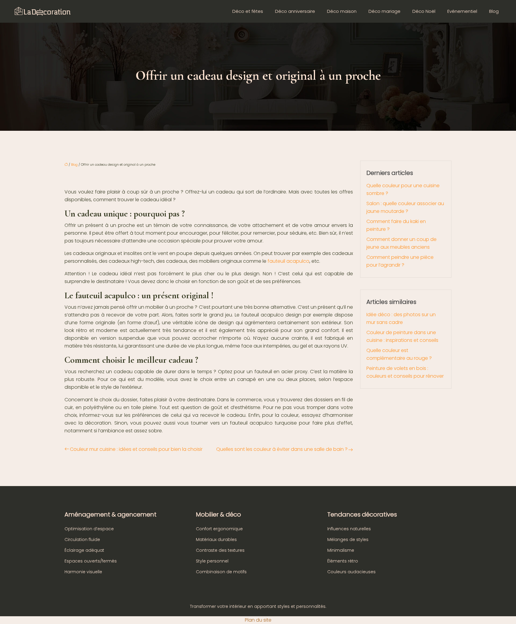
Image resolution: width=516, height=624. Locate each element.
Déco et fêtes (247, 11)
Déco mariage (384, 11)
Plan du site (258, 620)
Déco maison (342, 11)
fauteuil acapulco (288, 261)
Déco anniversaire (295, 11)
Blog (494, 11)
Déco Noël (423, 11)
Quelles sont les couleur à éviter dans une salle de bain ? (282, 449)
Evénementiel (462, 11)
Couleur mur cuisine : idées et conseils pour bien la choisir (136, 449)
